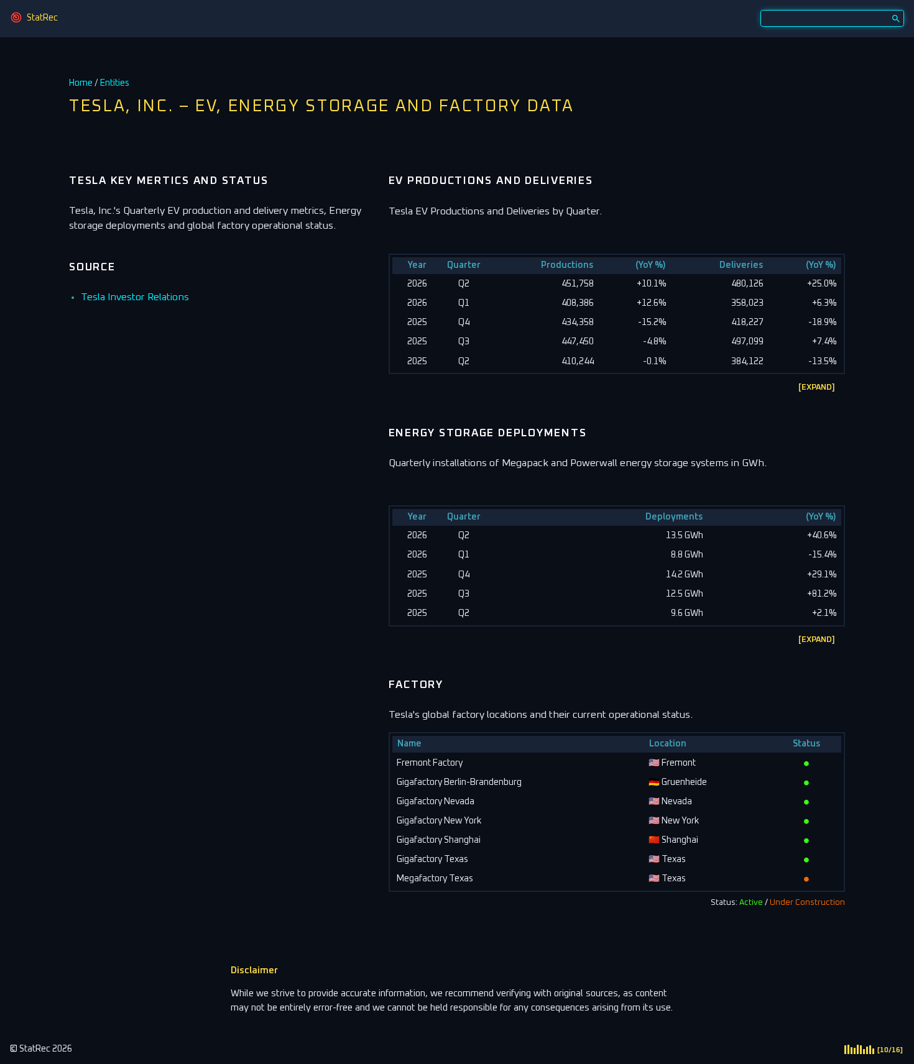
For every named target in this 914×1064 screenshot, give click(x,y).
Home (81, 83)
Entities (114, 83)
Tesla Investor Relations (135, 297)
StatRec (42, 18)
